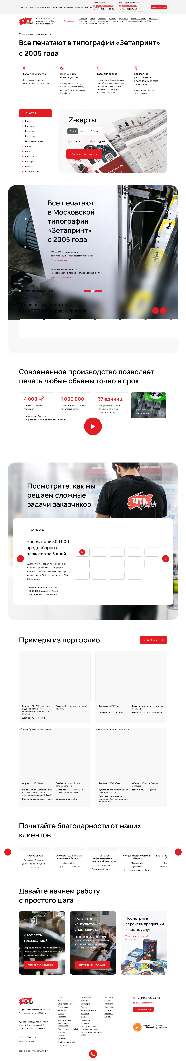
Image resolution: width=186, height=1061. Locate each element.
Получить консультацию (92, 964)
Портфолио (45, 7)
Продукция (57, 7)
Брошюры (123, 19)
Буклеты (112, 19)
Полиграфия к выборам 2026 (138, 21)
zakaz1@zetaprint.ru (104, 6)
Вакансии (79, 7)
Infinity (83, 131)
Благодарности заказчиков (64, 1024)
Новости (61, 1032)
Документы (68, 7)
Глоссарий (62, 1045)
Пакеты (108, 1017)
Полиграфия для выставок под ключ (106, 21)
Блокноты (109, 1013)
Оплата (61, 1013)
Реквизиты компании (61, 277)
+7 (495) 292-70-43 (131, 9)
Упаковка (153, 19)
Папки (107, 1000)
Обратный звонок (159, 7)
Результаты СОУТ (66, 1000)
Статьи (61, 1035)
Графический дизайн (67, 1042)
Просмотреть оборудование (142, 411)
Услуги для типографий (136, 936)
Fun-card (95, 131)
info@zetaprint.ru (129, 6)
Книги (92, 19)
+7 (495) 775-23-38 (105, 9)
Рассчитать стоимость (84, 154)
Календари (110, 1007)
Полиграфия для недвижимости (93, 23)
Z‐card (73, 131)
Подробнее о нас (59, 260)
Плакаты (108, 1010)
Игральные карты (138, 19)
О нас (21, 7)
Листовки (109, 997)
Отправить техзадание (40, 964)
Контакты (62, 1039)
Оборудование (32, 7)
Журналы (83, 21)
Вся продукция (32, 171)
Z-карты (83, 19)
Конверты (85, 1020)
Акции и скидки (64, 1020)
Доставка (62, 1017)
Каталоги (102, 19)
